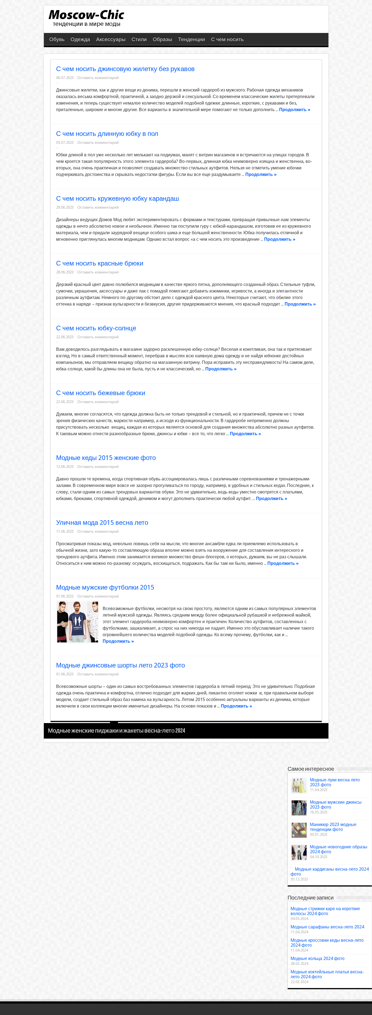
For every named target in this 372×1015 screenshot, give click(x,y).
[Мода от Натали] (86, 24)
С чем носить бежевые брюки (100, 393)
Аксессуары (111, 39)
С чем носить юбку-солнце (96, 328)
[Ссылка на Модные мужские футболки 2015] (77, 622)
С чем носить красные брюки (99, 263)
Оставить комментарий (98, 77)
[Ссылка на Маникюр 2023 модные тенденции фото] (299, 830)
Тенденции (191, 39)
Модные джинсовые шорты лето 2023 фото (120, 665)
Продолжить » (294, 109)
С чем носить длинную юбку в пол (107, 134)
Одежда (80, 39)
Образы (162, 39)
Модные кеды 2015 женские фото (106, 458)
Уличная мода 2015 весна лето (102, 522)
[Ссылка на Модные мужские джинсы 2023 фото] (299, 807)
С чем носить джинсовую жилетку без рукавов (125, 69)
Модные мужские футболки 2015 (105, 587)
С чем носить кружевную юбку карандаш (117, 198)
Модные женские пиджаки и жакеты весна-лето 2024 (116, 730)
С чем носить (227, 39)
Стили (139, 39)
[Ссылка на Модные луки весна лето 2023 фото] (299, 785)
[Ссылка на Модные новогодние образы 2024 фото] (299, 852)
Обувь (57, 39)
